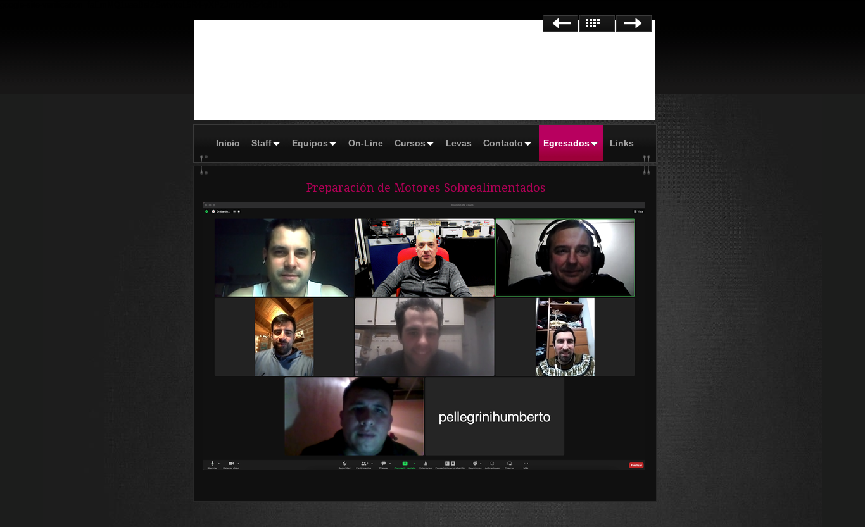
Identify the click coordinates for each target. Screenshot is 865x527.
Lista (597, 23)
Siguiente (634, 23)
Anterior (560, 23)
